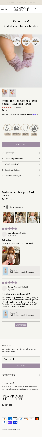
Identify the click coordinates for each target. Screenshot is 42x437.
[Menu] (2, 8)
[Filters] (4, 207)
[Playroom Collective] (21, 9)
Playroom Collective (13, 429)
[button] (7, 108)
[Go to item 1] (8, 217)
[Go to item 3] (32, 217)
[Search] (7, 8)
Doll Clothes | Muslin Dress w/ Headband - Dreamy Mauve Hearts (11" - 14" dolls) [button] (23, 272)
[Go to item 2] (20, 217)
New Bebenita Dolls (21, 3)
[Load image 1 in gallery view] (21, 61)
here (36, 26)
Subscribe (21, 366)
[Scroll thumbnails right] (37, 217)
